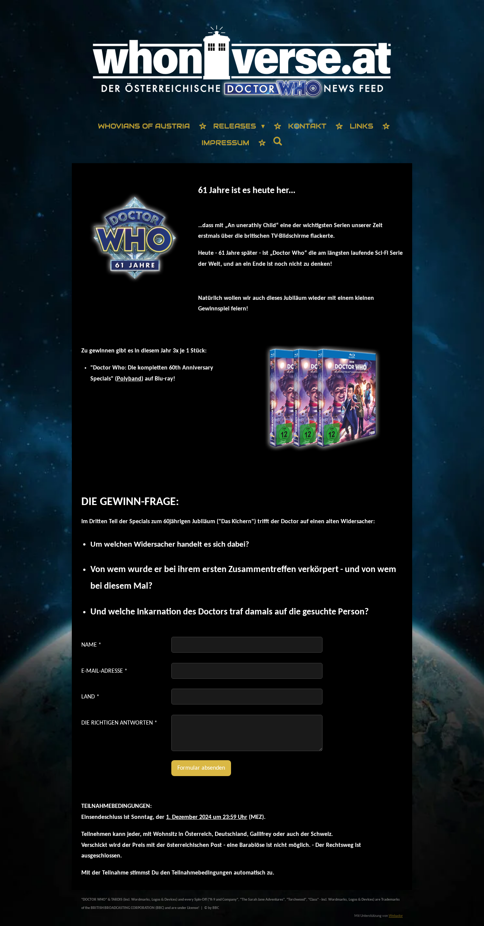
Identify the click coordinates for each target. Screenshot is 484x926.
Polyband (129, 379)
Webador (396, 916)
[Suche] (277, 141)
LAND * (90, 697)
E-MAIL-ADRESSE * (104, 671)
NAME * (91, 645)
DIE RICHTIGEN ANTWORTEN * (119, 723)
